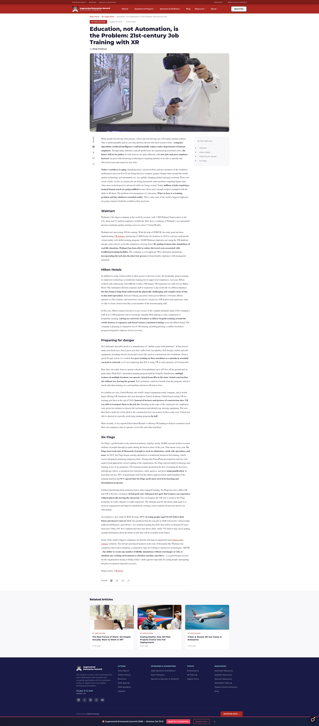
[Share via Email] (93, 158)
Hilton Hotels (204, 152)
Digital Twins (193, 679)
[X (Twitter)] (84, 700)
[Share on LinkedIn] (93, 147)
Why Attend (123, 671)
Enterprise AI (193, 671)
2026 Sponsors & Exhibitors (163, 671)
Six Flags (203, 161)
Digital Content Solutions (237, 2)
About (213, 9)
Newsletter (218, 2)
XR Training (192, 675)
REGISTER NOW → (232, 714)
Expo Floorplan (158, 675)
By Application (108, 17)
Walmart (202, 148)
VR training (119, 236)
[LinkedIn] (78, 700)
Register (121, 691)
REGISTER (238, 9)
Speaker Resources (223, 675)
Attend (125, 9)
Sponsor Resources (223, 679)
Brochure (92, 2)
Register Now (201, 721)
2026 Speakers (124, 687)
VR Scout (118, 570)
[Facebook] (90, 700)
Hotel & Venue (124, 675)
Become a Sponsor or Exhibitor (165, 679)
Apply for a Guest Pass (107, 2)
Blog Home (94, 17)
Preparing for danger (208, 156)
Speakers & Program (144, 9)
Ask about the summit (312, 719)
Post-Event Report (79, 2)
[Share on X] (93, 152)
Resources (199, 9)
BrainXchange (93, 714)
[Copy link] (93, 164)
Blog (188, 9)
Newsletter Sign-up (223, 683)
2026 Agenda (124, 683)
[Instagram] (96, 700)
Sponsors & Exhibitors (170, 9)
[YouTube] (102, 700)
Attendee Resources (224, 671)
